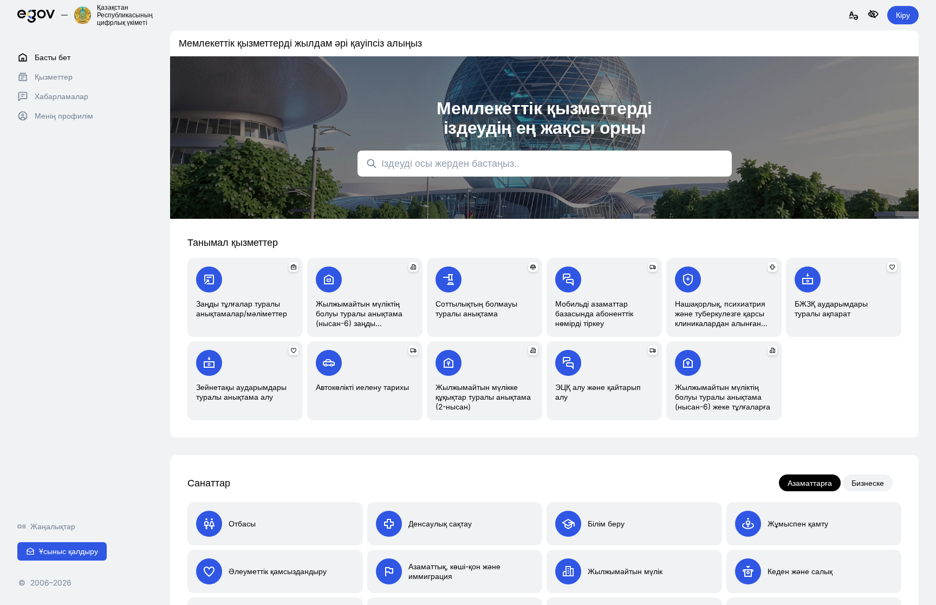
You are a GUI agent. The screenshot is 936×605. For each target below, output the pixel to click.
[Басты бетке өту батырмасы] (36, 14)
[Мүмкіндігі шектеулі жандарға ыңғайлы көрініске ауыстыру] (873, 15)
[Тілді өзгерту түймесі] (853, 16)
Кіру (903, 14)
